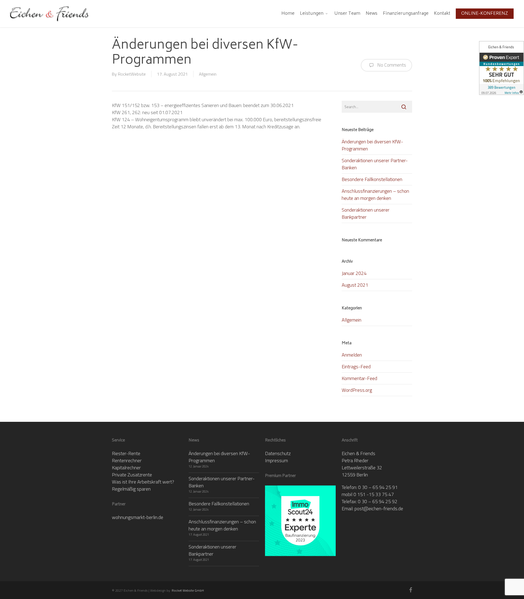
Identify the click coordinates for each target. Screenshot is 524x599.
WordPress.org (357, 390)
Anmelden (352, 354)
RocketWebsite (132, 74)
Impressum (276, 460)
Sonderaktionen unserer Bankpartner (365, 213)
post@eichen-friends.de (379, 508)
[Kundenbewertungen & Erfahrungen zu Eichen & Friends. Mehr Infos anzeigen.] (501, 68)
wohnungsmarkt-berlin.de (137, 517)
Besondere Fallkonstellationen (372, 179)
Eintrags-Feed (356, 366)
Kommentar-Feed (359, 378)
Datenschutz (278, 453)
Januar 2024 (354, 273)
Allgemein (207, 74)
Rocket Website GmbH (188, 590)
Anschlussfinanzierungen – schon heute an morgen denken (375, 194)
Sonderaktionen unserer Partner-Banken (375, 164)
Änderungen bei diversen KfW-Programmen (372, 145)
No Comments (391, 65)
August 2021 (355, 285)
